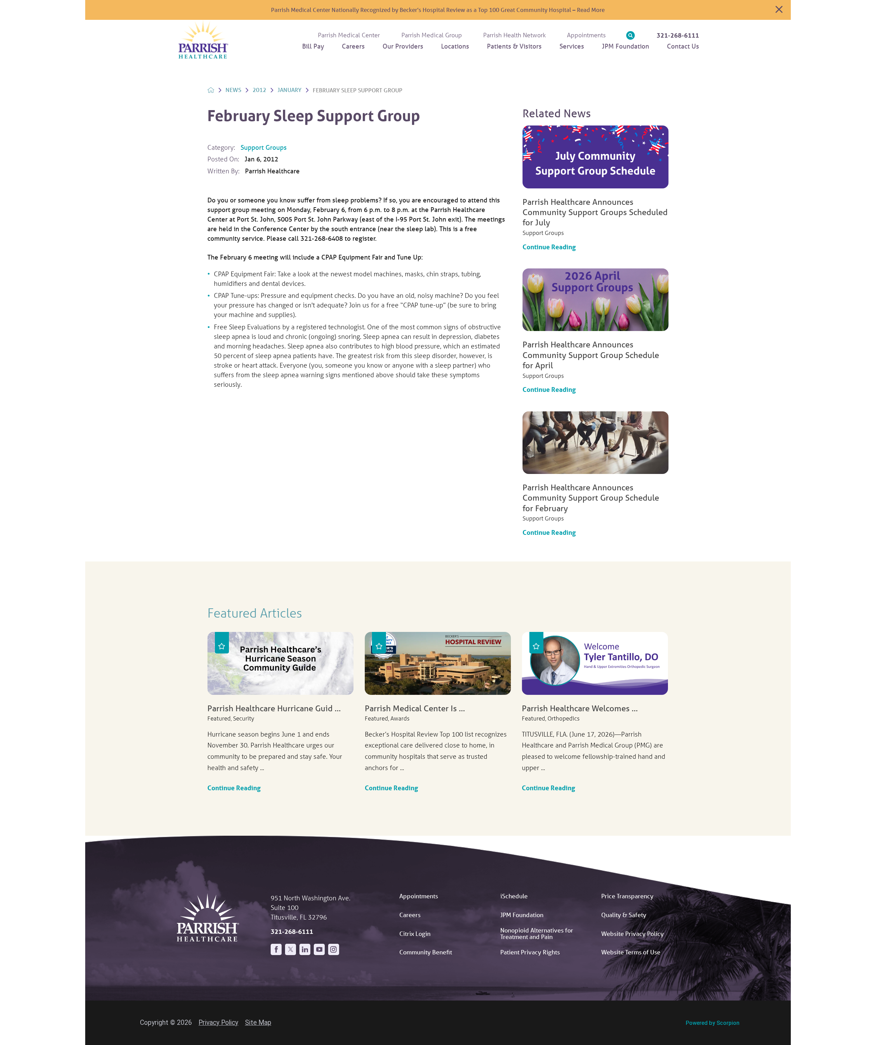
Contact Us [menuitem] (683, 46)
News (233, 89)
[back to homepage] (210, 90)
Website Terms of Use (630, 952)
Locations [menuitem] (455, 46)
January (289, 89)
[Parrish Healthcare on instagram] (333, 949)
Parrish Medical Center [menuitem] (349, 35)
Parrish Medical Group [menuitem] (431, 35)
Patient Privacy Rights (530, 952)
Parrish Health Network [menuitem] (514, 35)
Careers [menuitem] (353, 46)
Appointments (418, 896)
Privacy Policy (218, 1023)
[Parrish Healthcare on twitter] (290, 949)
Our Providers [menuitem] (403, 46)
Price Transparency (627, 896)
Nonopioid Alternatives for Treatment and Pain (536, 933)
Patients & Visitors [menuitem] (514, 46)
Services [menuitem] (571, 46)
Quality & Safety (623, 914)
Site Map (258, 1023)
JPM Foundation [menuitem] (625, 46)
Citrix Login (414, 933)
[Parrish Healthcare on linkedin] (304, 949)
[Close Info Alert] (779, 9)
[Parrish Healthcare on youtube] (319, 949)
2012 (259, 89)
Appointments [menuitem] (586, 35)
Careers (410, 914)
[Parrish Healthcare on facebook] (276, 949)
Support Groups (264, 147)
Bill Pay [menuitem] (313, 46)
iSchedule (514, 896)
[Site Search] (630, 35)
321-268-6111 (678, 35)
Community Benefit (425, 952)
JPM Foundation (521, 914)
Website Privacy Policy (632, 933)
